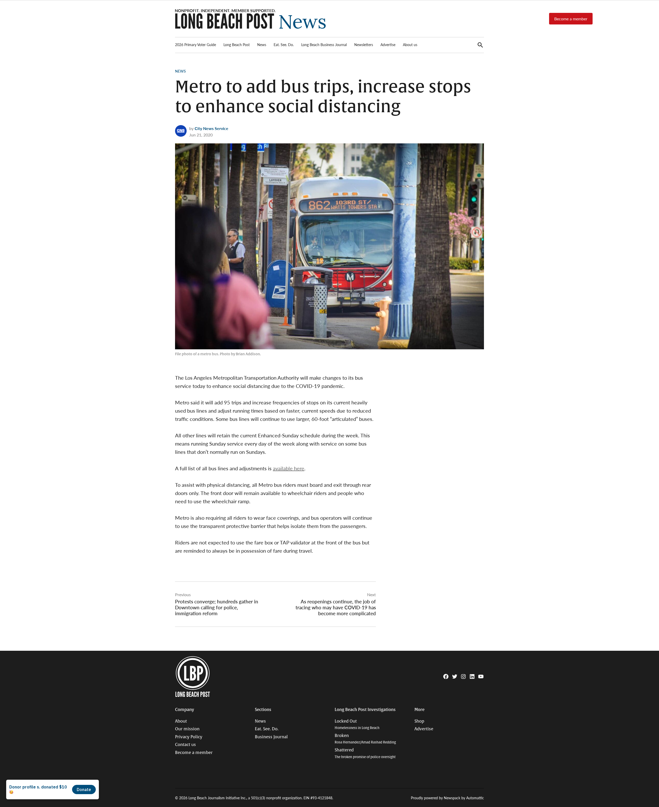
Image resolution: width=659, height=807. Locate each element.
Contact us (185, 744)
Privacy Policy (188, 737)
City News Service (211, 128)
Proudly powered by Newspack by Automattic (447, 797)
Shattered (365, 753)
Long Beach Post (236, 44)
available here (288, 468)
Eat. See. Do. (284, 44)
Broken (365, 739)
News (261, 44)
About (181, 721)
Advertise (387, 44)
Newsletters (363, 44)
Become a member (570, 19)
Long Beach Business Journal (324, 44)
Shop (419, 721)
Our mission (187, 729)
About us (410, 44)
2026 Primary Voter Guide (195, 44)
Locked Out (357, 724)
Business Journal (271, 737)
